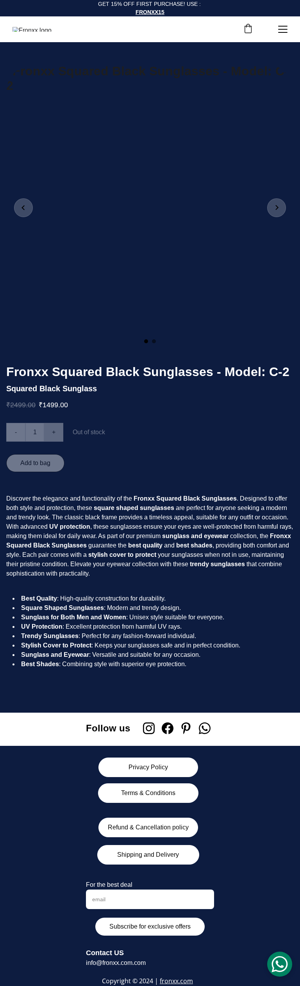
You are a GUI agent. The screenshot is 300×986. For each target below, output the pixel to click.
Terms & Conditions (148, 793)
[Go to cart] (248, 29)
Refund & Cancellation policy (148, 827)
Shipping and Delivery (148, 854)
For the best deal (109, 884)
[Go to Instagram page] (149, 728)
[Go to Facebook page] (167, 728)
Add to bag (35, 463)
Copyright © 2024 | (131, 981)
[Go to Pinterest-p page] (186, 728)
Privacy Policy (148, 767)
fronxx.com (176, 981)
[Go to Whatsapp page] (205, 728)
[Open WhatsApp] (279, 964)
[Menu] (283, 29)
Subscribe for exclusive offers (150, 926)
